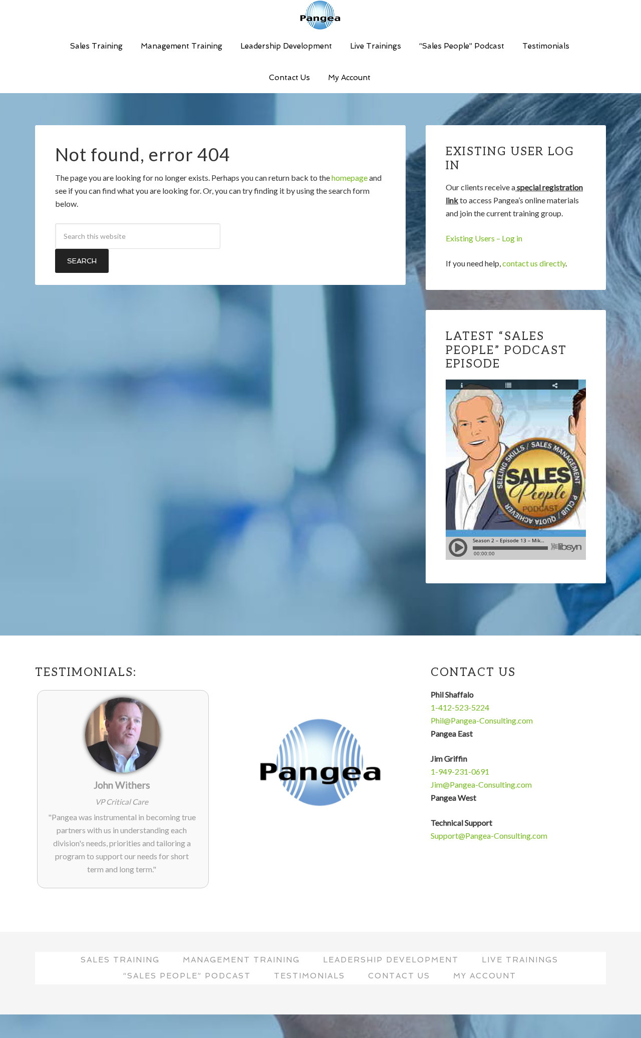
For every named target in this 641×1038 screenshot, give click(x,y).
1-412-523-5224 (460, 707)
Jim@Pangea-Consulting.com (481, 784)
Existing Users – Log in (484, 238)
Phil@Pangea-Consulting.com (482, 720)
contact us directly (533, 263)
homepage (350, 177)
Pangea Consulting (320, 15)
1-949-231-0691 (460, 771)
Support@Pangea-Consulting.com (489, 835)
